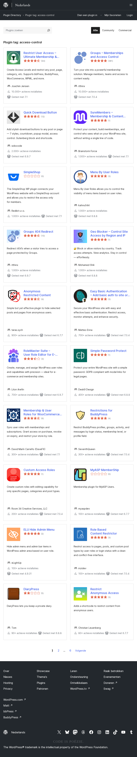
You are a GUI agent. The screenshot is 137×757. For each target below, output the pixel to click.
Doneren (110, 682)
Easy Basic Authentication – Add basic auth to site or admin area (109, 293)
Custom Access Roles (39, 470)
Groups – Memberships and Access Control (106, 54)
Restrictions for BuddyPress (101, 412)
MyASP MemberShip (104, 470)
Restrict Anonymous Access (104, 591)
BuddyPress (12, 717)
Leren (73, 671)
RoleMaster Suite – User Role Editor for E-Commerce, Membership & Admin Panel (43, 353)
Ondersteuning (79, 676)
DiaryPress (31, 589)
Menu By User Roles (104, 172)
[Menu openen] (131, 5)
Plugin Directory (12, 15)
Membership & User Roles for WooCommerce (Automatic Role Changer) (42, 412)
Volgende (80, 650)
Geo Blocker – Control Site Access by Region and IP (109, 233)
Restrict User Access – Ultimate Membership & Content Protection (40, 55)
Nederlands (18, 732)
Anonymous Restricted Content (37, 293)
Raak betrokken (113, 671)
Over (6, 671)
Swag (109, 688)
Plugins (41, 682)
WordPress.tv (80, 688)
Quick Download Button (40, 112)
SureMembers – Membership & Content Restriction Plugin (106, 114)
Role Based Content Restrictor (103, 531)
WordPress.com (14, 699)
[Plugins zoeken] (48, 30)
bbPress (10, 711)
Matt (8, 705)
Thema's (42, 676)
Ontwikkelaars (79, 682)
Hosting (8, 682)
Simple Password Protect (108, 350)
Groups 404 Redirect (38, 231)
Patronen (42, 688)
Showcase (43, 671)
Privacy (8, 688)
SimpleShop (32, 172)
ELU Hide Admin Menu (39, 529)
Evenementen (112, 676)
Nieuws (7, 676)
